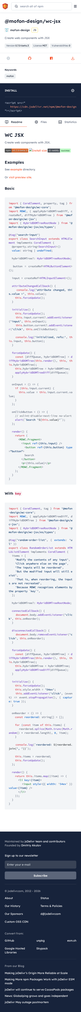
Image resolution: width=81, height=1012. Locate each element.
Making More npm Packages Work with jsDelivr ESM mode (40, 981)
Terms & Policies (51, 906)
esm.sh (71, 940)
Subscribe (41, 875)
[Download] (72, 58)
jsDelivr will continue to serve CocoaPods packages (39, 989)
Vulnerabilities (61, 45)
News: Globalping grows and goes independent (36, 996)
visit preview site (20, 177)
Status (44, 898)
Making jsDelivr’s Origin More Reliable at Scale (36, 973)
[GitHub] (29, 58)
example (16, 169)
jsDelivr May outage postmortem (27, 1002)
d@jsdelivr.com (50, 914)
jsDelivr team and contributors (45, 841)
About (9, 898)
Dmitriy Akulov (31, 845)
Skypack (42, 948)
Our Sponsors (14, 914)
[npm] (51, 58)
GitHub (9, 940)
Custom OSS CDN (16, 921)
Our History (12, 906)
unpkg (40, 940)
